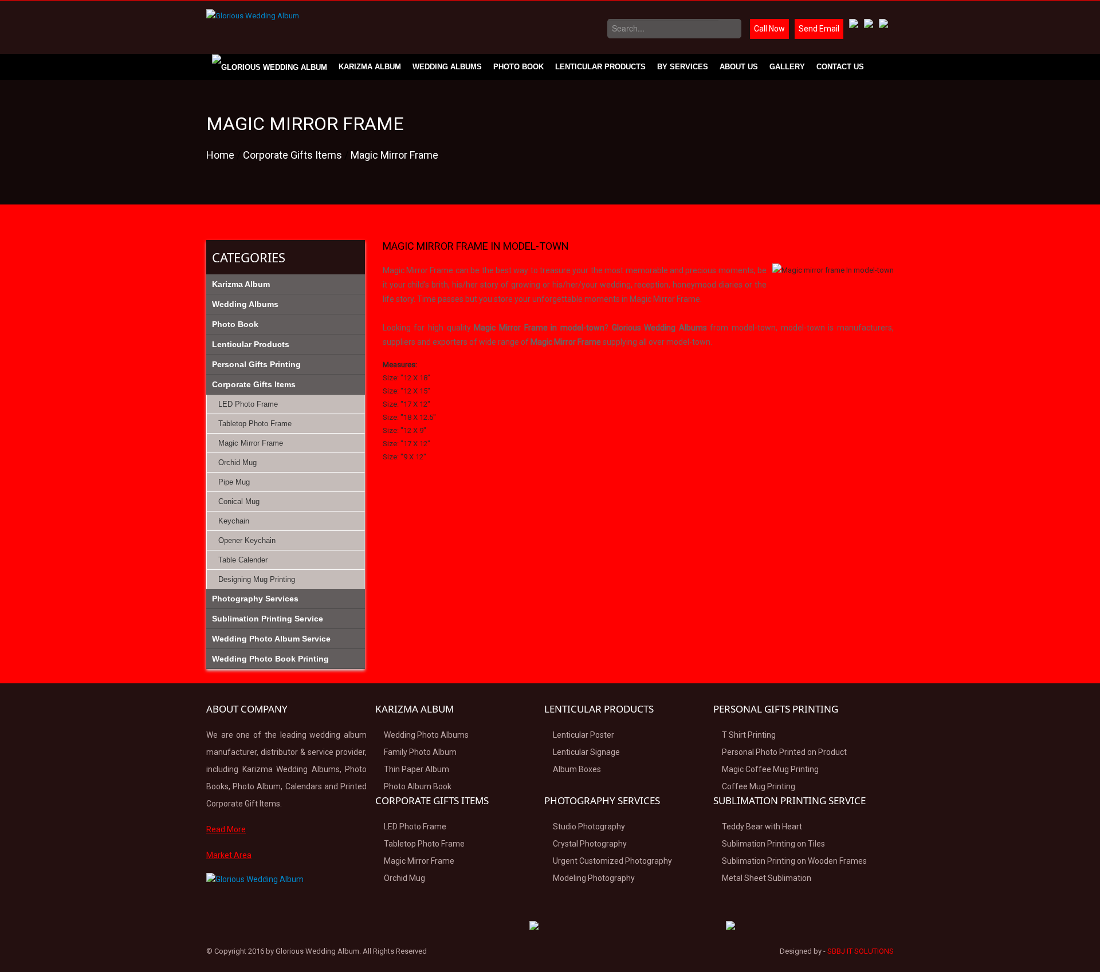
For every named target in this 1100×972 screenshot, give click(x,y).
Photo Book (518, 66)
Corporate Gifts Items (293, 155)
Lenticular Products (600, 66)
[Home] (269, 67)
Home (221, 155)
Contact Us (840, 66)
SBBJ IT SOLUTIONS (860, 951)
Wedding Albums (447, 66)
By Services (682, 66)
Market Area (229, 855)
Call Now (769, 28)
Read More (226, 829)
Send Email (819, 28)
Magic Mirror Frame (394, 155)
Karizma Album (370, 66)
